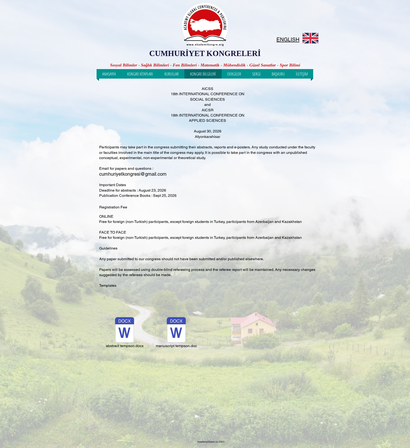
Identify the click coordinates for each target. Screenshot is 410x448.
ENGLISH (287, 39)
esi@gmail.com (150, 174)
